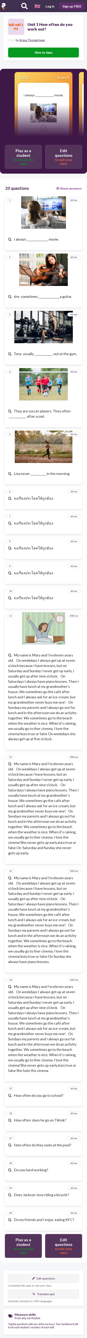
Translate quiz (46, 1294)
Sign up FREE (72, 6)
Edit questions (46, 1278)
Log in (50, 6)
